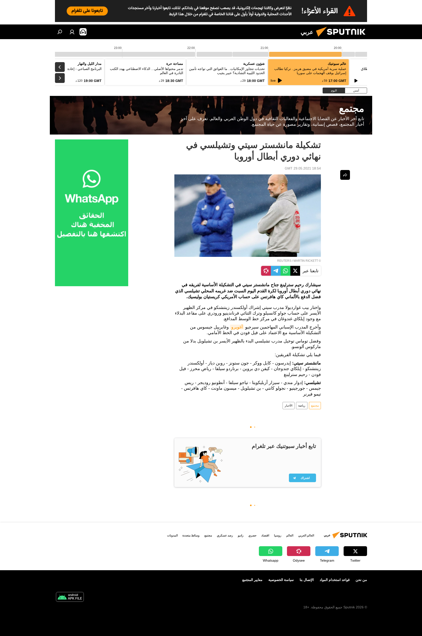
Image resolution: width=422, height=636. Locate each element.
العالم (289, 535)
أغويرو (237, 327)
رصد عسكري (225, 535)
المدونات (172, 535)
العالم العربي (306, 535)
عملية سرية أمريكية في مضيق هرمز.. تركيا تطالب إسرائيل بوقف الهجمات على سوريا (310, 71)
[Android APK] (69, 597)
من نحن (361, 580)
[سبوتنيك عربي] (342, 38)
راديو (240, 535)
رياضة (301, 405)
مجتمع (315, 405)
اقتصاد (265, 535)
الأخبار (288, 405)
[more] (345, 175)
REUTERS (284, 260)
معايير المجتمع (252, 580)
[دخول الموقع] (72, 32)
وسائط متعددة (191, 535)
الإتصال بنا (307, 580)
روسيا (277, 535)
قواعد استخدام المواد (335, 580)
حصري (252, 535)
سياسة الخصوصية (281, 580)
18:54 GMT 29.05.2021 (303, 168)
